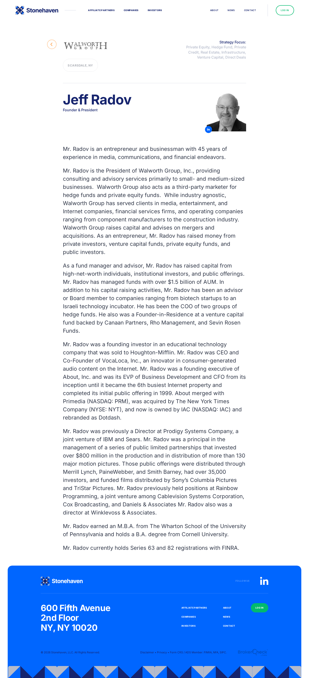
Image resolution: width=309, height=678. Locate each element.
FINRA (230, 548)
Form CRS (176, 652)
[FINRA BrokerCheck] (252, 652)
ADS (188, 652)
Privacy (162, 652)
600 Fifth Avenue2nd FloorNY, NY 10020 (75, 618)
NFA (215, 652)
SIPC (223, 652)
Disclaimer (147, 652)
